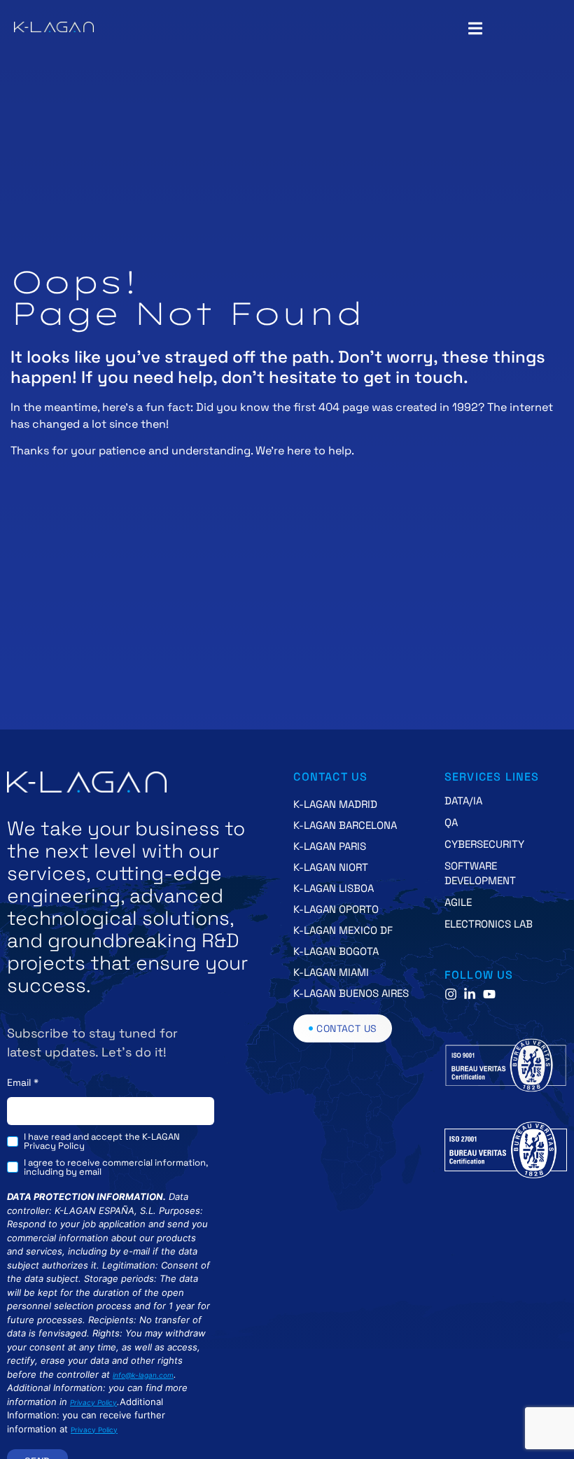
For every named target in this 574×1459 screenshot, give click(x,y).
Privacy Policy (93, 1402)
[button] (475, 28)
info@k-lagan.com (143, 1375)
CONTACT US (330, 776)
